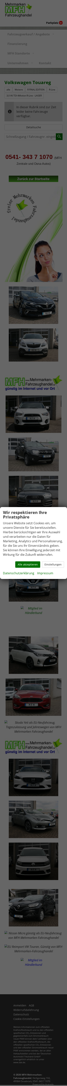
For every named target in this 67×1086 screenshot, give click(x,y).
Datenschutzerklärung (18, 573)
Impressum (45, 573)
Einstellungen (53, 564)
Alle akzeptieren (28, 564)
